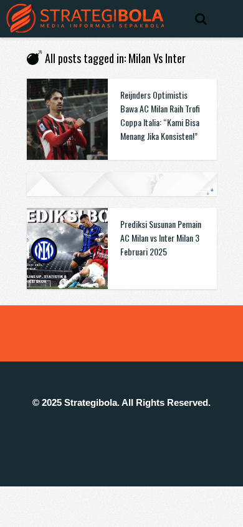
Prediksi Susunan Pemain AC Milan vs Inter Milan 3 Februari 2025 (160, 237)
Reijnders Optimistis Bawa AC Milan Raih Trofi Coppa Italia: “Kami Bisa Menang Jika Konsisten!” (160, 115)
